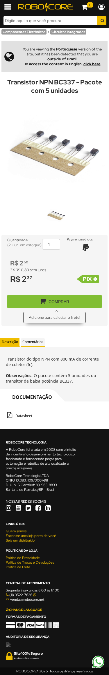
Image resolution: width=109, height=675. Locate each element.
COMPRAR (59, 301)
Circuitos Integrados (68, 32)
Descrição (10, 341)
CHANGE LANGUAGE (25, 610)
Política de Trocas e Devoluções (30, 562)
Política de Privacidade (23, 557)
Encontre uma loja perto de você (31, 535)
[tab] (10, 342)
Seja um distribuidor (21, 540)
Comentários (32, 341)
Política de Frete (18, 567)
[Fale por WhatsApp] (98, 667)
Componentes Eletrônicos (24, 32)
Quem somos (16, 531)
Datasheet (23, 415)
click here (92, 63)
